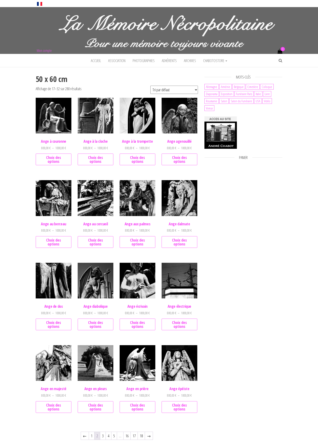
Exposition (226, 94)
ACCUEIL (96, 60)
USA (258, 101)
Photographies (144, 60)
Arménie (225, 87)
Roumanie (211, 101)
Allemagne (211, 87)
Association (116, 60)
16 (126, 435)
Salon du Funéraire (241, 101)
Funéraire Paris (244, 94)
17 (134, 435)
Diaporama (211, 94)
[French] (39, 3)
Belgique (239, 87)
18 (141, 435)
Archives (190, 60)
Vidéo (267, 101)
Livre (267, 94)
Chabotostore (214, 60)
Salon (224, 101)
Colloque (267, 87)
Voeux (209, 108)
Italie (258, 94)
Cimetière (252, 87)
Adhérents (169, 60)
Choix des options (53, 159)
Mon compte (44, 50)
